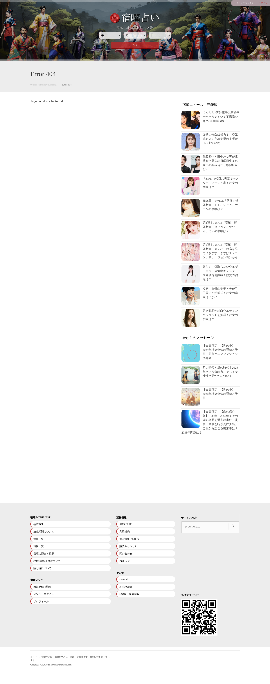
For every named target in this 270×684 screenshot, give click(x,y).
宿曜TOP (38, 524)
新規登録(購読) (42, 586)
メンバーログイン (43, 594)
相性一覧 (38, 546)
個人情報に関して (129, 539)
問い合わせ (125, 553)
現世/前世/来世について (47, 561)
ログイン (262, 3)
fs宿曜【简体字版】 (130, 594)
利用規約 (124, 531)
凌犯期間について (43, 531)
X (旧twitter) (126, 586)
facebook (124, 579)
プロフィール (41, 601)
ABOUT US (125, 524)
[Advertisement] (211, 469)
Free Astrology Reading (45, 84)
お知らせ (124, 561)
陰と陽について (42, 568)
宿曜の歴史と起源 (43, 553)
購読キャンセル (128, 546)
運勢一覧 (38, 539)
